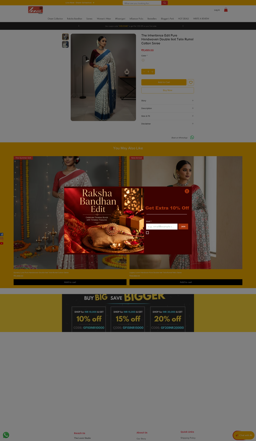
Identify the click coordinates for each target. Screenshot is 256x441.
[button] (187, 191)
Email (149, 229)
